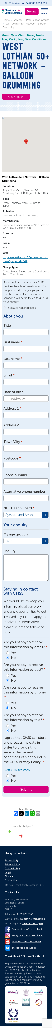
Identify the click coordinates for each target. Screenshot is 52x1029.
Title (7, 325)
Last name (12, 359)
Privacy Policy (12, 864)
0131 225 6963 (25, 914)
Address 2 (11, 425)
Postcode (12, 458)
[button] (26, 142)
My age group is (16, 534)
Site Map (9, 876)
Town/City (13, 442)
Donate (31, 11)
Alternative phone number (24, 491)
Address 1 (12, 408)
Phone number (16, 475)
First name (12, 342)
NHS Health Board (18, 508)
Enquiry (9, 551)
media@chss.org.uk (32, 923)
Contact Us (11, 880)
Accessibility (11, 860)
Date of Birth (13, 392)
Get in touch (16, 96)
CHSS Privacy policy (17, 769)
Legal (8, 872)
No (13, 658)
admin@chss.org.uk (34, 918)
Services (17, 19)
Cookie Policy (12, 868)
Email (9, 375)
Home (6, 19)
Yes (13, 653)
